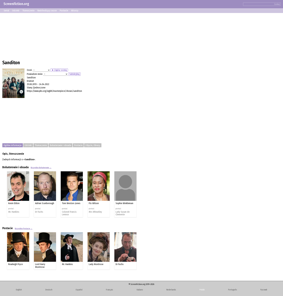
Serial (6, 10)
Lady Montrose (96, 264)
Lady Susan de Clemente (123, 213)
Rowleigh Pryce (15, 264)
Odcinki (15, 10)
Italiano (140, 289)
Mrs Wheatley (95, 212)
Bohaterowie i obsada (60, 145)
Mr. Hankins (13, 212)
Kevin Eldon (13, 203)
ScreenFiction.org (16, 4)
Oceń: (29, 70)
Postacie (64, 10)
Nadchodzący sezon (47, 10)
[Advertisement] (90, 36)
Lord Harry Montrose (40, 265)
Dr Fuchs (39, 212)
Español (79, 289)
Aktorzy (74, 10)
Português (232, 289)
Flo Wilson (94, 203)
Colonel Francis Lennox (69, 213)
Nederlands (171, 289)
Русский (263, 289)
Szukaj (277, 4)
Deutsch (48, 289)
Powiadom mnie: (35, 74)
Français (109, 289)
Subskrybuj (74, 74)
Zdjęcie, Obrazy (92, 145)
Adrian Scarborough (44, 203)
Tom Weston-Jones (71, 203)
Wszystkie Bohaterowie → (41, 167)
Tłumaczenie (28, 10)
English (19, 289)
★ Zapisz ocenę (59, 70)
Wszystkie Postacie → (23, 228)
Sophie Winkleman (124, 203)
